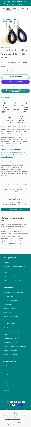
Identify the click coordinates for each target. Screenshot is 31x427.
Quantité (4, 66)
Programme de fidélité (11, 300)
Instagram (7, 374)
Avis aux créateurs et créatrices (14, 346)
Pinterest (6, 378)
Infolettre (6, 366)
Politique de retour (10, 273)
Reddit (5, 382)
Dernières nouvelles (10, 354)
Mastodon (7, 390)
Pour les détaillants (10, 350)
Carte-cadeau (8, 312)
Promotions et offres (10, 296)
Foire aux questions (10, 277)
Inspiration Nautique (14, 408)
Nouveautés (7, 304)
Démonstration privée (11, 338)
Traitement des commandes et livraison (14, 268)
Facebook (7, 370)
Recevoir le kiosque (10, 342)
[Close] (29, 411)
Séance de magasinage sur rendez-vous (12, 333)
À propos (6, 262)
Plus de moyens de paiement (15, 86)
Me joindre (7, 328)
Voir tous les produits (11, 316)
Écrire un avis (15, 209)
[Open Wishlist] (23, 9)
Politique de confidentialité (13, 281)
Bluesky (6, 386)
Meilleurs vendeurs (10, 308)
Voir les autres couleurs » (11, 149)
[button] (4, 9)
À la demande (14, 243)
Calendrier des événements (13, 292)
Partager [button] (6, 97)
